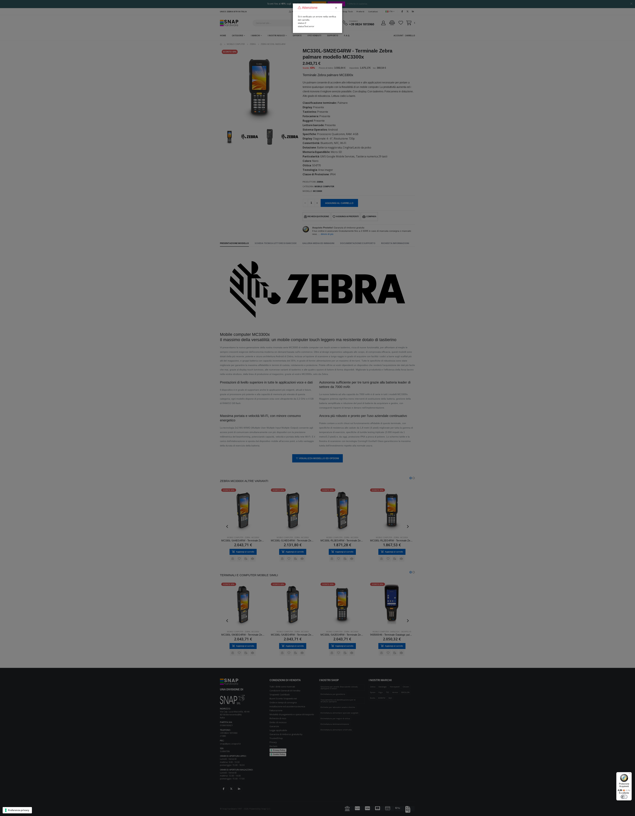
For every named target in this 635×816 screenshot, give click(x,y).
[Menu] (630, 774)
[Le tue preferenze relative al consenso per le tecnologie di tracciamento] (17, 810)
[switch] (624, 797)
